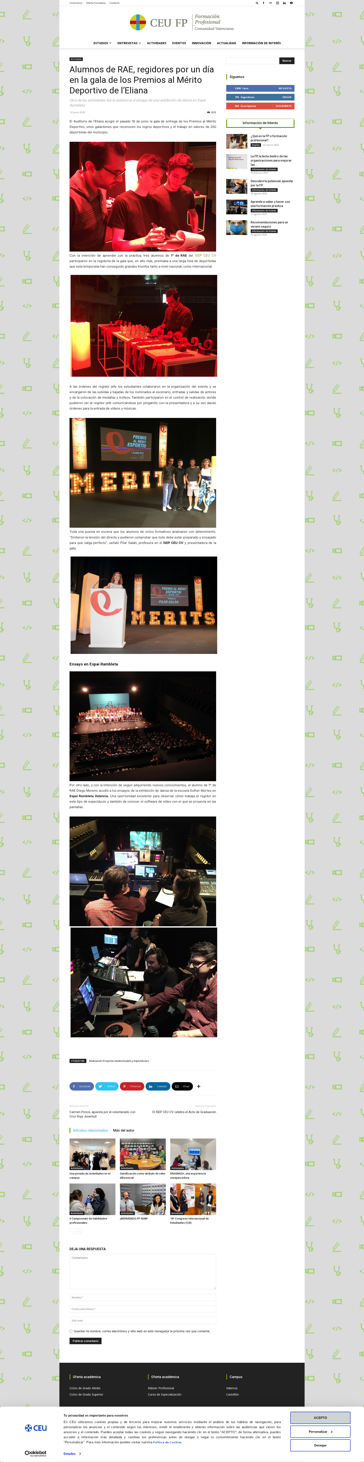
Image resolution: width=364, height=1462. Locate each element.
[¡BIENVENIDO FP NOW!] (143, 1199)
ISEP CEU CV (205, 255)
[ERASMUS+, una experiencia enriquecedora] (193, 1154)
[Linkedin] (284, 3)
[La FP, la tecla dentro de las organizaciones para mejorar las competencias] (236, 161)
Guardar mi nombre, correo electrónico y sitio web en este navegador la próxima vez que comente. (142, 1331)
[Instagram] (277, 3)
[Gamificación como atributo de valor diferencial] (143, 1154)
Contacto (115, 2)
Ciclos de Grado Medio (85, 1388)
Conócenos (76, 2)
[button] (257, 2)
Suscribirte (284, 105)
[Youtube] (291, 3)
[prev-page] (72, 1231)
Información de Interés (261, 43)
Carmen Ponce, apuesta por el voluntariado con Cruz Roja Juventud (102, 1114)
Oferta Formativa (96, 2)
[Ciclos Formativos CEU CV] (182, 22)
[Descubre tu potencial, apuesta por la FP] (236, 186)
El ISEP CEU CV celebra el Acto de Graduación (184, 1112)
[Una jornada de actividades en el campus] (92, 1154)
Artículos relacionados (90, 1130)
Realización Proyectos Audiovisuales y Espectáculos (119, 1060)
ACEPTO (320, 1418)
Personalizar (318, 1431)
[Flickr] (270, 3)
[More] (198, 1086)
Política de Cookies (167, 1442)
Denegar (320, 1445)
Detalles (70, 1453)
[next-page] (79, 1231)
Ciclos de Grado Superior (86, 1394)
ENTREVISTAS (128, 43)
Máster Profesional (161, 1388)
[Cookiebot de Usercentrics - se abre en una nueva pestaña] (35, 1454)
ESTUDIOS (101, 43)
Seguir (287, 97)
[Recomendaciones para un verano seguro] (236, 227)
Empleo (256, 144)
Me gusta (285, 88)
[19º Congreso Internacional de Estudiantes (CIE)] (193, 1199)
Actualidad (226, 43)
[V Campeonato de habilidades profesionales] (92, 1199)
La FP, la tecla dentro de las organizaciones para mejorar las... (271, 160)
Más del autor (123, 1130)
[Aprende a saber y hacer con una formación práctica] (236, 207)
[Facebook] (263, 3)
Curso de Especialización (164, 1394)
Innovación (201, 43)
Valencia (231, 1388)
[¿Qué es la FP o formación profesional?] (236, 141)
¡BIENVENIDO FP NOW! (134, 1218)
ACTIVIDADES (156, 43)
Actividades (76, 59)
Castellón (232, 1394)
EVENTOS (179, 43)
